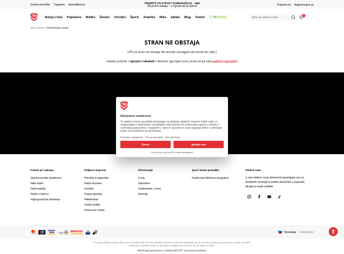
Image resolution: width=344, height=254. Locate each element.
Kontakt (89, 188)
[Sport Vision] (33, 17)
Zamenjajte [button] (307, 232)
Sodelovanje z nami (149, 188)
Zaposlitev (144, 183)
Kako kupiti (36, 183)
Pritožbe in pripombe (96, 177)
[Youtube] (269, 196)
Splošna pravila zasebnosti (45, 177)
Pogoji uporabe (93, 194)
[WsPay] (63, 232)
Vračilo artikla (92, 204)
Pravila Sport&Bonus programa (210, 177)
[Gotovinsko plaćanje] (95, 232)
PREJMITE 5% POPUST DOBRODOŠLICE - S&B (172, 3)
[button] (64, 17)
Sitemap (143, 194)
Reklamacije (91, 199)
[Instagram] (249, 196)
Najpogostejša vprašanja (45, 199)
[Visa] (51, 232)
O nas (141, 177)
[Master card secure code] (77, 232)
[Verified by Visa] (88, 232)
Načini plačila (38, 188)
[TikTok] (279, 196)
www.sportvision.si (154, 250)
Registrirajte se (304, 4)
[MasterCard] (33, 232)
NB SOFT (178, 250)
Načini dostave (93, 183)
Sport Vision (37, 27)
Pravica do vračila (94, 210)
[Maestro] (41, 232)
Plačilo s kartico (39, 194)
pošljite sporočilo (224, 61)
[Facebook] (259, 196)
